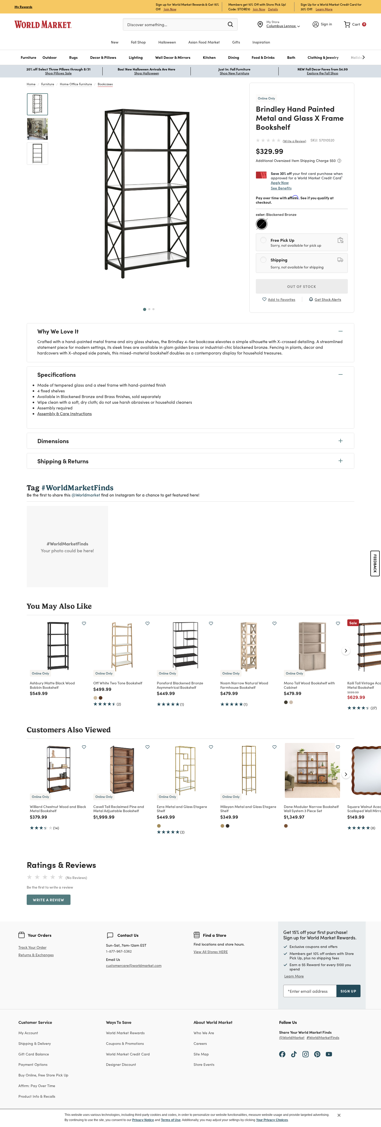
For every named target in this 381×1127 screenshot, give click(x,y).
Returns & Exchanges (36, 955)
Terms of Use (171, 1120)
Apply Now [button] (280, 182)
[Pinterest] (317, 1054)
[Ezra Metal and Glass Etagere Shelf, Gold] (159, 826)
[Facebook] (282, 1054)
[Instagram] (305, 1054)
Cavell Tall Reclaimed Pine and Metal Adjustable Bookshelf (118, 808)
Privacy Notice (143, 1120)
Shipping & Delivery (34, 1043)
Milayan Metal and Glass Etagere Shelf (248, 808)
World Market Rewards (125, 1032)
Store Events (204, 1064)
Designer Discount (121, 1064)
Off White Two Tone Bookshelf (117, 682)
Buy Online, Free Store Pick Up (43, 1075)
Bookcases (105, 84)
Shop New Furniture (234, 73)
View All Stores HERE (211, 951)
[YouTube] (329, 1054)
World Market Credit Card (128, 1054)
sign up (348, 991)
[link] (355, 24)
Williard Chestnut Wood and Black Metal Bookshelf (58, 808)
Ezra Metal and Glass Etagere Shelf (182, 808)
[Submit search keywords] (230, 24)
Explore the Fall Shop (322, 73)
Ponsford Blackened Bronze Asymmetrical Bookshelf (180, 685)
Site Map (201, 1054)
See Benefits (281, 188)
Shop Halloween (146, 73)
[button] (28, 57)
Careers (200, 1043)
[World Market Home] (43, 24)
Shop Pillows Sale (58, 73)
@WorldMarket (292, 1038)
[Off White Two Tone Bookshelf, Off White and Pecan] (100, 698)
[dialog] (190, 1118)
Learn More (324, 9)
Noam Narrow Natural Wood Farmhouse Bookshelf (244, 685)
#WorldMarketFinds (323, 1038)
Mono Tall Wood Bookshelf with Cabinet (309, 685)
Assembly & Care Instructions (64, 413)
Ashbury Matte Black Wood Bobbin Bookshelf (52, 685)
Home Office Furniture (76, 84)
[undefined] (347, 57)
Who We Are (204, 1032)
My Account (28, 1032)
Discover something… (147, 24)
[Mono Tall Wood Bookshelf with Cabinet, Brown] (286, 702)
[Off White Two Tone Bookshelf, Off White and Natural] (95, 698)
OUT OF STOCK (301, 286)
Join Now (170, 9)
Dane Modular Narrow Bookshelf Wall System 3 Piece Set (311, 808)
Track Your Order (32, 947)
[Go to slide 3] (153, 309)
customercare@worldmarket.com (133, 965)
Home (31, 84)
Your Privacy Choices (272, 1120)
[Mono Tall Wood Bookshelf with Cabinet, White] (291, 702)
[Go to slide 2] (149, 309)
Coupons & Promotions (125, 1043)
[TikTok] (294, 1054)
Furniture (47, 84)
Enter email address (309, 991)
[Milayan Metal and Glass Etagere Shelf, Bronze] (227, 826)
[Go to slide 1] (144, 309)
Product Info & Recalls (36, 1096)
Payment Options (32, 1064)
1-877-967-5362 (119, 951)
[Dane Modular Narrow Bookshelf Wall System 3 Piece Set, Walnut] (286, 826)
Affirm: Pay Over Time (36, 1085)
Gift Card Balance (33, 1054)
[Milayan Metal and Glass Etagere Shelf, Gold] (222, 826)
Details (273, 9)
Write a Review (294, 141)
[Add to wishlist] (84, 623)
